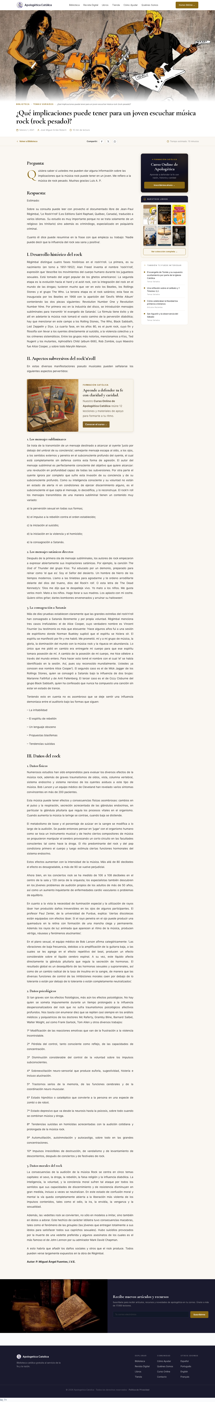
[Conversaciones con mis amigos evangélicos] (179, 215)
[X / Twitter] (108, 141)
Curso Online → (187, 5)
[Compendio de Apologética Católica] (150, 215)
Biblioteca (74, 5)
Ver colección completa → (164, 251)
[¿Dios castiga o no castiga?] (164, 236)
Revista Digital (90, 5)
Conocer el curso (96, 424)
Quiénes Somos (149, 5)
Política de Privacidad (139, 1389)
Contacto (162, 1376)
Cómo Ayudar (131, 5)
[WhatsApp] (114, 141)
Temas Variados (43, 104)
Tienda (116, 5)
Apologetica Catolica (36, 1356)
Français (185, 1376)
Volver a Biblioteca (28, 141)
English (184, 1371)
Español (185, 1361)
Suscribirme (199, 1314)
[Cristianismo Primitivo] (164, 215)
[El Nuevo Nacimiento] (150, 236)
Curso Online (163, 1371)
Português (186, 1366)
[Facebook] (101, 141)
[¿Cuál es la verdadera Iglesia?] (179, 236)
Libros (105, 5)
